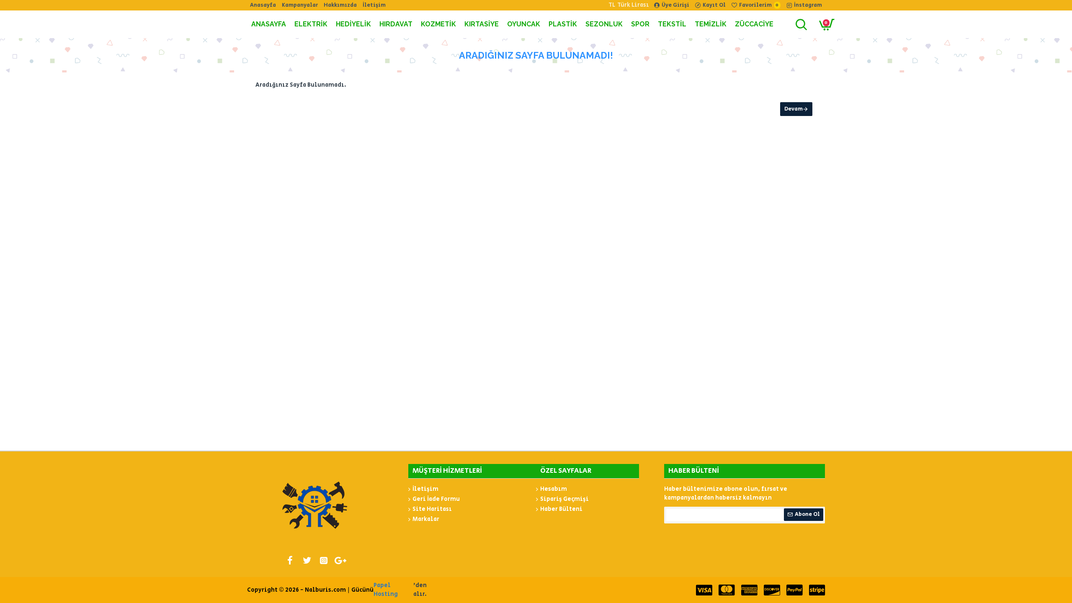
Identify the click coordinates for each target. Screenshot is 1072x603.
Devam (793, 109)
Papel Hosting (386, 589)
